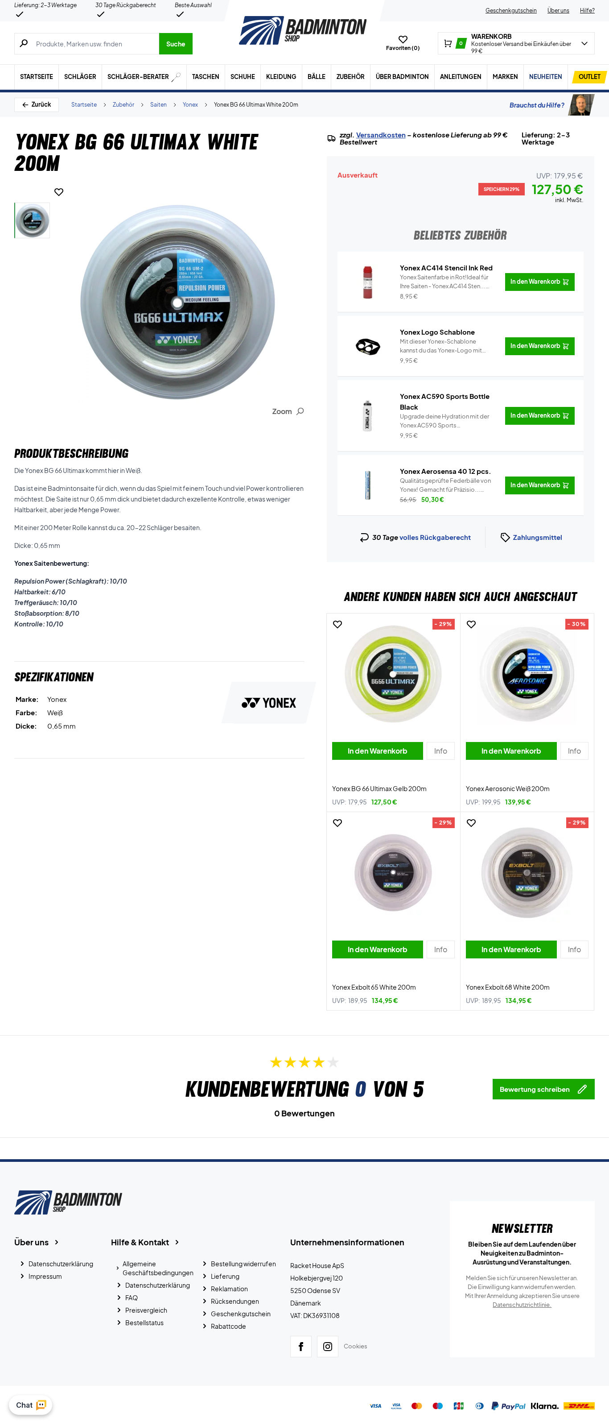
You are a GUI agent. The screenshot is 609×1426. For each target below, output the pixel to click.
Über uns (558, 10)
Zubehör (351, 76)
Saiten (158, 104)
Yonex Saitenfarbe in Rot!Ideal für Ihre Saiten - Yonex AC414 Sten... (444, 282)
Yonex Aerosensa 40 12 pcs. (445, 471)
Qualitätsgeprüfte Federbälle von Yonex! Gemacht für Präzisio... (445, 485)
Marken (505, 76)
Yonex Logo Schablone (437, 331)
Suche (175, 44)
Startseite (36, 76)
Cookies (355, 1346)
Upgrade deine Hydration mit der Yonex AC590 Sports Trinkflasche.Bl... (444, 421)
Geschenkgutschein (511, 10)
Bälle (316, 76)
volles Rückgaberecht (435, 537)
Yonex (190, 104)
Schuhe (242, 76)
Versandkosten (381, 134)
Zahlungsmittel (537, 537)
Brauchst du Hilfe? (537, 105)
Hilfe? (587, 10)
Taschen (205, 76)
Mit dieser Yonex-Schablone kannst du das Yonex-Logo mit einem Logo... (441, 346)
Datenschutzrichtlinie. (522, 1304)
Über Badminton (402, 76)
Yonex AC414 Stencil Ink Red (446, 267)
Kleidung (281, 76)
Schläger (80, 76)
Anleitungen (460, 76)
